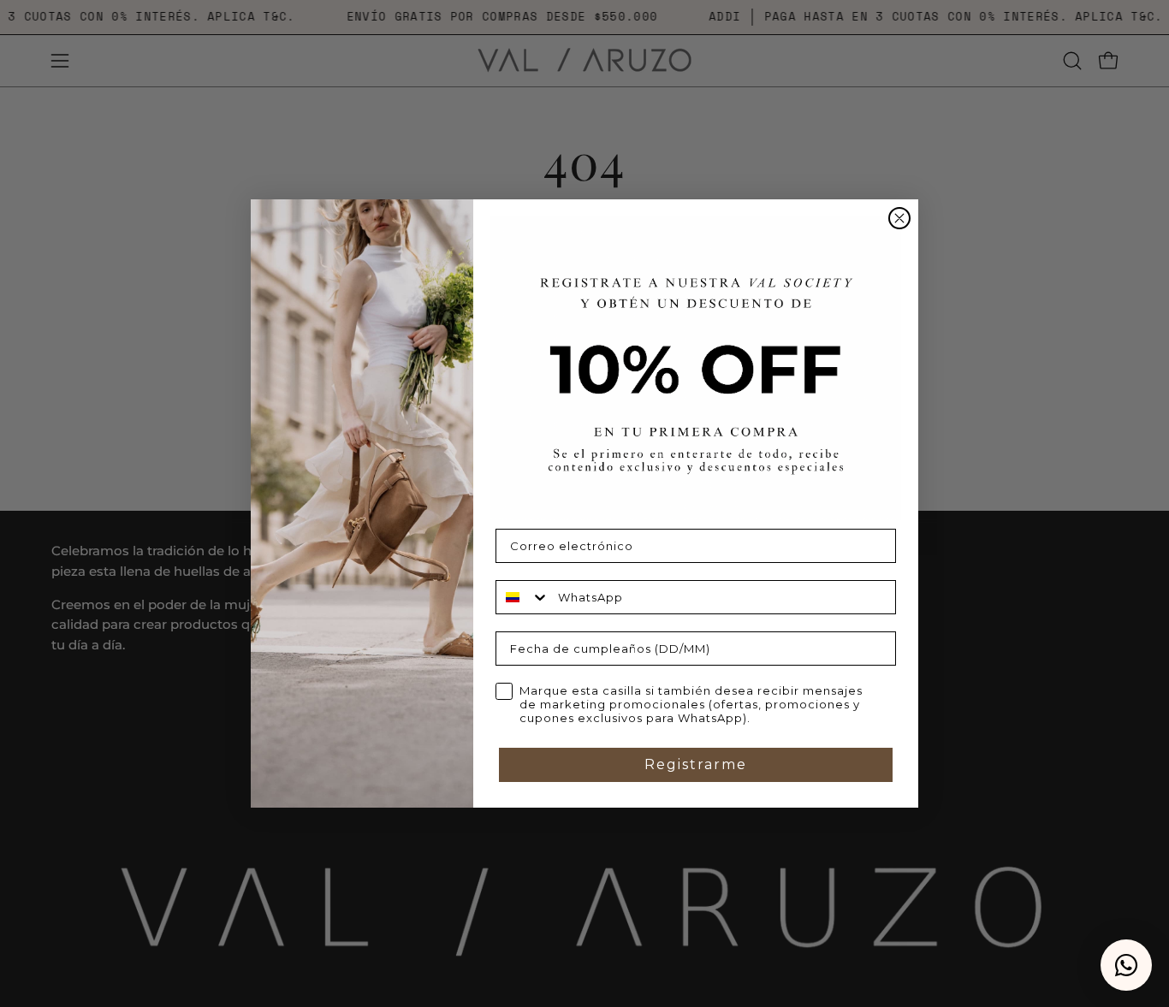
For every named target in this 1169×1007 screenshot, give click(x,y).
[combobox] (522, 597)
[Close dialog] (899, 218)
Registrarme (695, 764)
